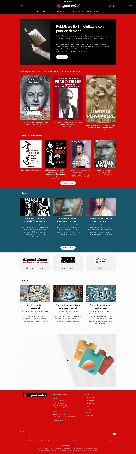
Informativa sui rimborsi (60, 440)
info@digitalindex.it (59, 420)
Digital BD (89, 409)
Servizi (88, 412)
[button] (22, 6)
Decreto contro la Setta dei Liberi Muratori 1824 (80, 171)
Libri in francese (90, 397)
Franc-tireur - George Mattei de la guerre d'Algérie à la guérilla (68, 123)
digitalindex (27, 440)
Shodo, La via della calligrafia (31, 170)
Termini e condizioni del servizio (75, 440)
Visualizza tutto (68, 183)
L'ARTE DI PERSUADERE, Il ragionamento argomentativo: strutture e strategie (100, 126)
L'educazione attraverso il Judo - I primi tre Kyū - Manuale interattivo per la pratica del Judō (55, 173)
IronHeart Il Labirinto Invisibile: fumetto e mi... (35, 220)
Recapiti (86, 440)
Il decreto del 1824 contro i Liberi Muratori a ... (100, 220)
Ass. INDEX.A (89, 415)
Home (87, 394)
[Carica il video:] (68, 360)
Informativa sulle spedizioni (106, 440)
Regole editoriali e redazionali (35, 306)
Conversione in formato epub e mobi (101, 306)
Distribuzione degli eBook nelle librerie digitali (68, 306)
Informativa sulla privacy (47, 440)
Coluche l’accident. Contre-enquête (35, 122)
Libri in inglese (90, 403)
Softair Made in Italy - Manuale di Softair (105, 172)
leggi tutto (62, 57)
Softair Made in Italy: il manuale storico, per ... (68, 220)
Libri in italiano (90, 400)
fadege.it (73, 445)
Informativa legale (94, 440)
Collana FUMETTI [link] (67, 268)
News (87, 406)
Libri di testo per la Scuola (34, 268)
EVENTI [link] (100, 268)
